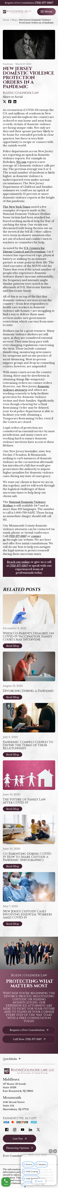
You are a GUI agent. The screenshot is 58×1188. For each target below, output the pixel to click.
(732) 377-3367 (44, 2)
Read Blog (12, 645)
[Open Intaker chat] (25, 1186)
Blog (14, 20)
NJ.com (21, 162)
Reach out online (18, 562)
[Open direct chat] (51, 1151)
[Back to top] (51, 7)
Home (6, 20)
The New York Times (16, 206)
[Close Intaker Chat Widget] (55, 1151)
